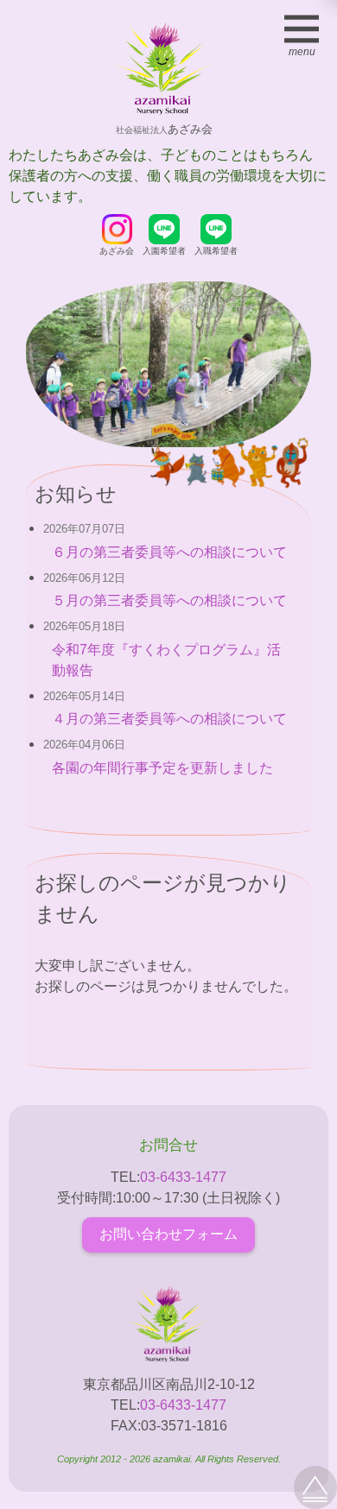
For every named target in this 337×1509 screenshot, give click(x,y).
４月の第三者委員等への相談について (169, 718)
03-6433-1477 (183, 1177)
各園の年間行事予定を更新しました (162, 768)
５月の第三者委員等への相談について (169, 600)
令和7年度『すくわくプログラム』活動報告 (166, 660)
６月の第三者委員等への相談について (169, 552)
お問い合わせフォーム (168, 1234)
